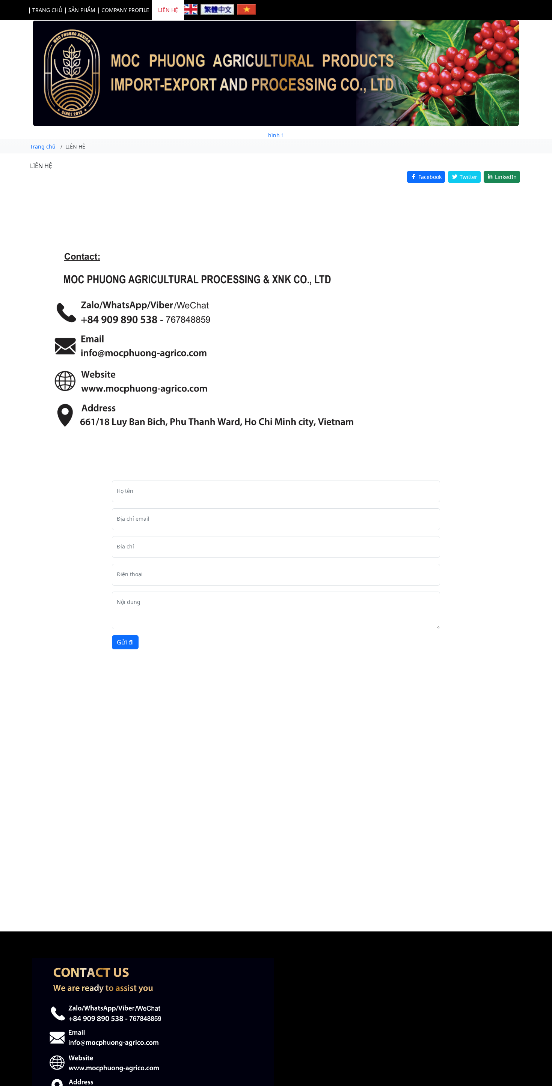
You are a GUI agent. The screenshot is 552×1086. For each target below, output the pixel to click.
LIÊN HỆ (168, 10)
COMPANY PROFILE (125, 10)
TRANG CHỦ (47, 10)
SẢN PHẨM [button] (81, 10)
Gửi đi (125, 642)
